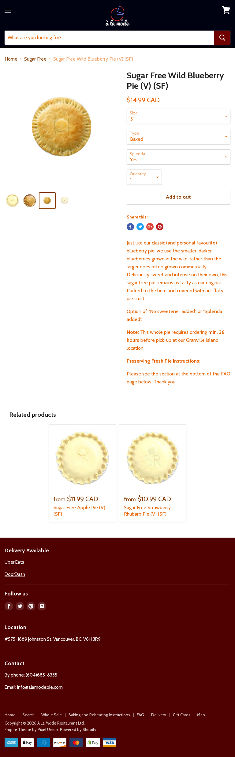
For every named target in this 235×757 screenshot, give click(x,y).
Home (11, 59)
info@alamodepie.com (40, 687)
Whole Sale (51, 714)
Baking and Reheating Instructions (99, 714)
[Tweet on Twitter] (140, 226)
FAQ (140, 714)
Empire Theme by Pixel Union (31, 729)
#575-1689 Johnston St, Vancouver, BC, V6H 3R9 (53, 639)
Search (28, 714)
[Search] (222, 38)
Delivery (158, 714)
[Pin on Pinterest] (159, 226)
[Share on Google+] (150, 226)
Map (201, 714)
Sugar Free (35, 59)
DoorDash (15, 574)
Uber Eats (14, 562)
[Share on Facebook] (130, 226)
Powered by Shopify (78, 729)
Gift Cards (181, 714)
